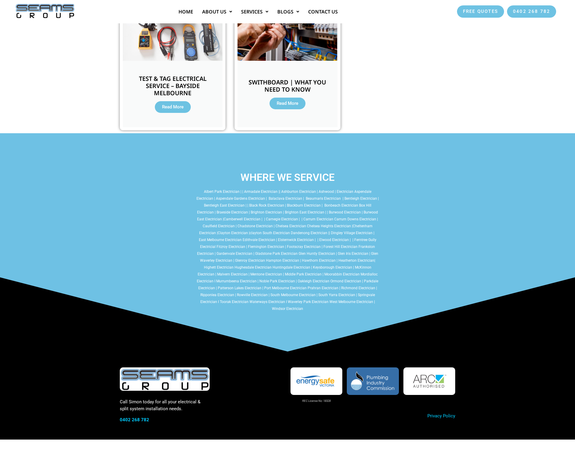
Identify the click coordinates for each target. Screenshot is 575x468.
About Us (214, 11)
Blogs (285, 11)
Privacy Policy (441, 416)
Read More (173, 107)
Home (185, 11)
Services (252, 11)
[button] (217, 12)
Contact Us (323, 11)
